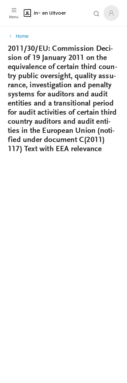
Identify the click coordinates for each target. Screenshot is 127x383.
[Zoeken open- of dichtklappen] (96, 13)
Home (22, 36)
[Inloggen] (111, 13)
